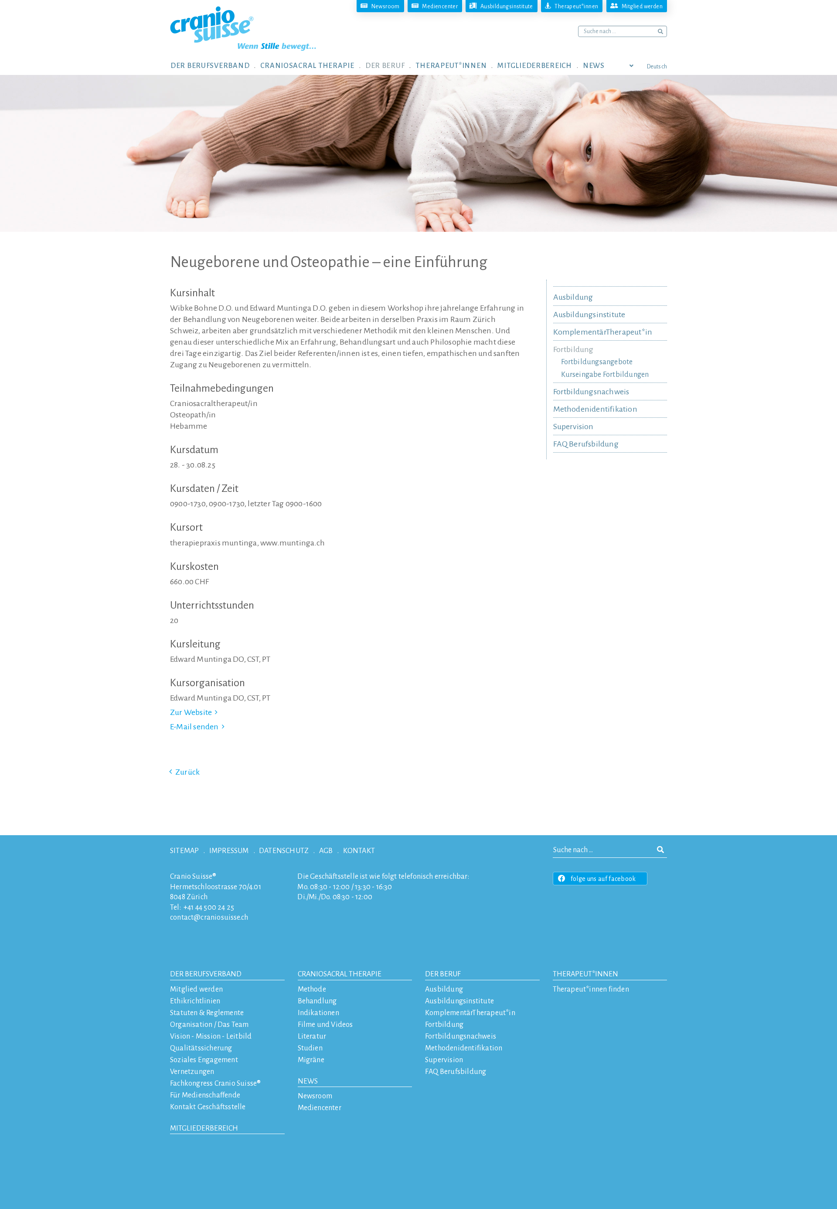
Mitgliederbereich (204, 1128)
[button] (215, 65)
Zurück (187, 772)
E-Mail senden (194, 726)
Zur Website (191, 712)
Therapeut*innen (585, 974)
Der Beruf (443, 974)
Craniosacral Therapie (339, 974)
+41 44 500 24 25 (209, 907)
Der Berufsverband (206, 974)
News (308, 1081)
